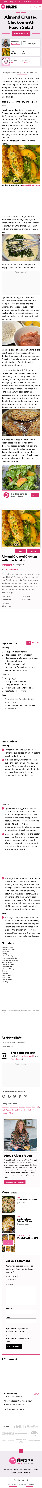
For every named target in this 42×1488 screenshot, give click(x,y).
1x (29, 643)
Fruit (3, 1110)
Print (33, 551)
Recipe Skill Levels (18, 1110)
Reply (36, 1394)
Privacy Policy (13, 1486)
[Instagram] (14, 1480)
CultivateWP (29, 1486)
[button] (22, 62)
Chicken (22, 1107)
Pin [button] (20, 551)
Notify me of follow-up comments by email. (17, 1330)
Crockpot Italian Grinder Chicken (24, 1220)
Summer (5, 1113)
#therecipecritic (16, 1059)
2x (33, 643)
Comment (11, 1284)
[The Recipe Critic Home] (9, 6)
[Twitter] (23, 1480)
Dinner (23, 12)
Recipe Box (8, 1469)
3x (38, 643)
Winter (11, 1113)
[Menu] (40, 7)
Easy (12, 62)
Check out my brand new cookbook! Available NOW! (21, 2)
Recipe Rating (12, 1277)
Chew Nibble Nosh (31, 185)
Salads (29, 1110)
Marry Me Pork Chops (27, 1199)
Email (9, 1317)
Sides (20, 1472)
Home (18, 12)
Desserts (27, 1472)
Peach (8, 1110)
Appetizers (14, 1107)
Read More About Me (15, 1182)
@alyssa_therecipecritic (25, 1056)
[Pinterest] (27, 1480)
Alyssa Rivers (15, 44)
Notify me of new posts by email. (18, 1340)
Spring (35, 1110)
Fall (38, 1107)
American (5, 1107)
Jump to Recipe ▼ (21, 33)
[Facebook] (19, 1480)
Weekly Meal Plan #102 (27, 1238)
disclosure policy (22, 74)
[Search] (35, 7)
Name (9, 1309)
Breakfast (27, 1469)
